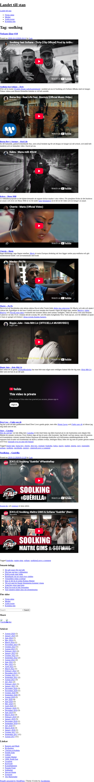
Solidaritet (9, 770)
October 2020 (10, 693)
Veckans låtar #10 (9, 33)
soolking (9, 448)
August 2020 (10, 697)
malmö (67, 446)
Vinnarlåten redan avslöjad (15, 579)
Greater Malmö (11, 757)
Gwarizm (8, 761)
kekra (55, 446)
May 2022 (9, 664)
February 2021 (10, 684)
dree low (34, 446)
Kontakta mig (10, 21)
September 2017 (11, 734)
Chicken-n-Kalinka (12, 750)
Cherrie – (6, 251)
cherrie (27, 446)
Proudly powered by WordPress (12, 781)
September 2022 (11, 658)
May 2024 (9, 640)
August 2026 (10, 634)
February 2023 (10, 651)
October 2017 (10, 732)
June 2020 (9, 702)
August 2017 (10, 737)
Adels (86, 310)
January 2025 (10, 636)
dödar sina (58, 308)
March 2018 (9, 728)
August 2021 (10, 680)
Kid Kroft (8, 764)
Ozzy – (6, 431)
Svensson (8, 774)
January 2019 (10, 719)
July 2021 (8, 682)
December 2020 (11, 688)
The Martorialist (11, 777)
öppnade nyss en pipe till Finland (20, 442)
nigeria (73, 446)
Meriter (8, 17)
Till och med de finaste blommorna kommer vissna (24, 583)
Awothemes (45, 781)
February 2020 (10, 708)
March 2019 (9, 715)
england (41, 446)
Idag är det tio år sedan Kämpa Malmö (20, 581)
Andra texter (10, 19)
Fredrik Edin (10, 753)
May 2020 (9, 704)
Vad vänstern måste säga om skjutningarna (21, 590)
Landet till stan (13, 5)
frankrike (48, 446)
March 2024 (9, 642)
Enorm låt (4, 506)
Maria (32, 253)
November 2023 (11, 645)
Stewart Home (10, 772)
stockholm (18, 448)
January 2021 (10, 686)
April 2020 (9, 706)
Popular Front (10, 768)
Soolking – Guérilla (10, 452)
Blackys (3, 313)
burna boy (20, 446)
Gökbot (8, 755)
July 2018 (8, 726)
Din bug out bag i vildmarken (16, 572)
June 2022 (9, 662)
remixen (15, 506)
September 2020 (11, 695)
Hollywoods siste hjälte (14, 574)
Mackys (80, 310)
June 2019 (9, 712)
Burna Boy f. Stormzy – (14, 142)
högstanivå (47, 201)
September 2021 (11, 677)
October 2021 (10, 675)
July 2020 (8, 699)
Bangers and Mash (12, 746)
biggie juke (10, 446)
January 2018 (10, 730)
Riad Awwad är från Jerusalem (17, 587)
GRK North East (11, 759)
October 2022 (10, 655)
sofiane (3, 448)
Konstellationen (11, 766)
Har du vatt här (6, 433)
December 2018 (11, 721)
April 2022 (9, 666)
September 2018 (11, 723)
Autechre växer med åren (14, 585)
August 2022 (10, 660)
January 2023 (10, 653)
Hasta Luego (63, 424)
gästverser (66, 308)
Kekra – (8, 196)
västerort (33, 448)
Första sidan (9, 15)
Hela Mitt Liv (86, 370)
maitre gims (18, 560)
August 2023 (10, 649)
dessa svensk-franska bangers (35, 317)
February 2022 (10, 671)
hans (40, 201)
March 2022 (9, 669)
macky (61, 446)
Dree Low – (10, 422)
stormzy (26, 448)
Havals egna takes (17, 313)
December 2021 (11, 673)
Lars (30, 38)
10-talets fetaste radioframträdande (27, 89)
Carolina (30, 433)
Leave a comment (43, 448)
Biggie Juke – (11, 367)
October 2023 (10, 647)
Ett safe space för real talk (15, 570)
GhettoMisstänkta (24, 370)
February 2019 (10, 717)
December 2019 (11, 710)
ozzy (79, 446)
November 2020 (11, 691)
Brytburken (9, 748)
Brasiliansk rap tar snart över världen (19, 576)
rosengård (85, 446)
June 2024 (9, 638)
